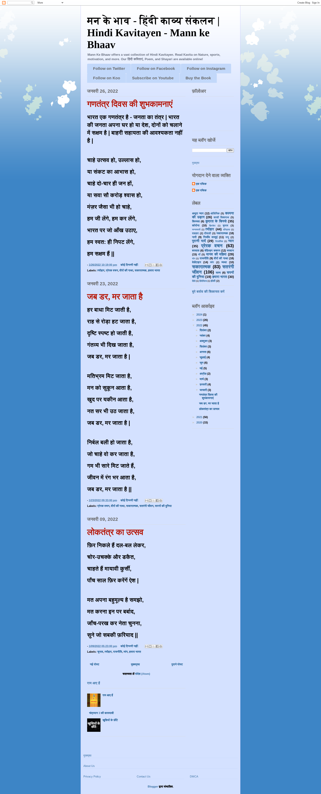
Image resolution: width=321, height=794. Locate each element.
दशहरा (195, 233)
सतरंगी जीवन (146, 505)
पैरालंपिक (219, 241)
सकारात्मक (141, 270)
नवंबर (203, 335)
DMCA (194, 776)
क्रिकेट (212, 225)
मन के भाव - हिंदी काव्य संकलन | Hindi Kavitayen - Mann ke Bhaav (153, 32)
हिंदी (193, 281)
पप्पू (227, 237)
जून (202, 362)
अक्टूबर (204, 340)
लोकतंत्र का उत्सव (115, 532)
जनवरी (204, 390)
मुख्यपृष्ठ (135, 664)
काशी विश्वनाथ (221, 217)
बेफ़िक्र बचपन (212, 250)
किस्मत (196, 221)
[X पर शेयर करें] (153, 265)
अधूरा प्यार (198, 213)
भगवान (230, 250)
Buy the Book (198, 78)
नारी (194, 237)
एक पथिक (201, 183)
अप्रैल (203, 373)
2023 (199, 320)
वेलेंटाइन (196, 262)
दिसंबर (203, 330)
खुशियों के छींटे (110, 720)
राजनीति (117, 651)
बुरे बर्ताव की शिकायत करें (208, 291)
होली (213, 281)
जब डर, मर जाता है (115, 296)
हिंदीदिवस (203, 281)
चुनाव (100, 651)
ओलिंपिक (215, 213)
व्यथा (224, 262)
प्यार (231, 241)
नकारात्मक (222, 233)
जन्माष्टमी (196, 229)
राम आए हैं (93, 683)
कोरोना (196, 225)
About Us (89, 765)
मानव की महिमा (216, 254)
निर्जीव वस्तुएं (210, 237)
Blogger (153, 786)
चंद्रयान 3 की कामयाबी (101, 713)
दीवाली (207, 233)
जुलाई (203, 357)
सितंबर (204, 346)
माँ (199, 254)
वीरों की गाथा (126, 270)
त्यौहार (100, 270)
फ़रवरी (203, 384)
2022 (199, 325)
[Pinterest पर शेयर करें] (161, 265)
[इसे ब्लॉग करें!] (150, 265)
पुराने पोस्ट (177, 664)
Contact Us (143, 776)
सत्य (218, 272)
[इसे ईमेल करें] (146, 265)
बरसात (195, 250)
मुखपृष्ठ (195, 162)
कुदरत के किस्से (216, 221)
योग (193, 258)
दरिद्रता (226, 229)
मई (201, 368)
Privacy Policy (92, 776)
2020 (199, 422)
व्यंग (126, 651)
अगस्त (203, 351)
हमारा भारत (154, 270)
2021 (199, 417)
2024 (199, 314)
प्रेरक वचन (112, 270)
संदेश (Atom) (142, 673)
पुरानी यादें (199, 241)
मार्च (202, 379)
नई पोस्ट (94, 664)
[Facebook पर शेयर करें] (157, 265)
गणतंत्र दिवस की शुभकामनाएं (129, 104)
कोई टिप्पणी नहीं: (130, 264)
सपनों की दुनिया (163, 505)
